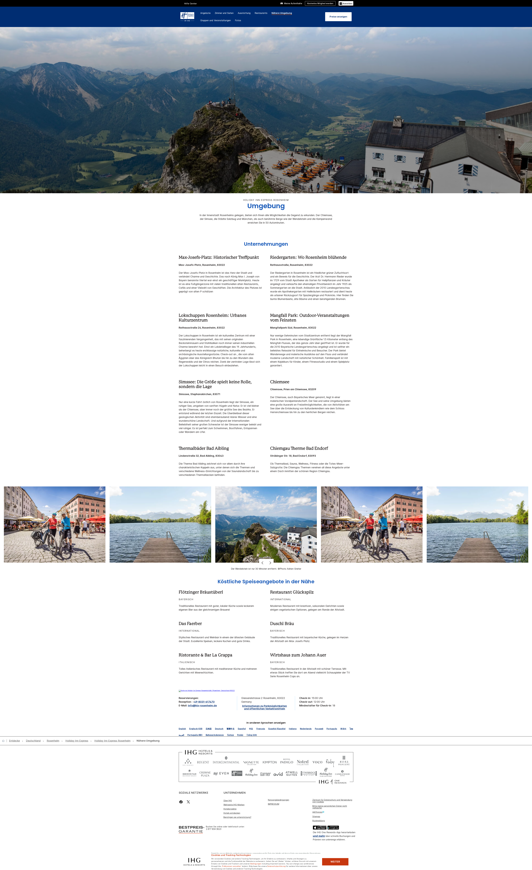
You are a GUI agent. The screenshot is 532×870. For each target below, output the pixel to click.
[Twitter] (188, 802)
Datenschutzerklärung (276, 866)
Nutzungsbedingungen (278, 800)
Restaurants (261, 13)
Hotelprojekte (229, 809)
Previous (262, 563)
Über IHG (227, 800)
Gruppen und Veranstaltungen (215, 20)
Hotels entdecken (231, 813)
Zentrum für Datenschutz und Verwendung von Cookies (332, 801)
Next (270, 563)
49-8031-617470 (204, 701)
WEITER (335, 861)
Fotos (238, 20)
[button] (346, 3)
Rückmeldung (318, 820)
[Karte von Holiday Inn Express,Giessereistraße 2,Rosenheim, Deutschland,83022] (207, 690)
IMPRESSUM (273, 804)
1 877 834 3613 (213, 829)
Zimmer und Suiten (224, 13)
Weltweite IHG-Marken (234, 805)
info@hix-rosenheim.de (202, 705)
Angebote (205, 13)
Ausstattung (244, 13)
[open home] (4, 741)
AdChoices (317, 812)
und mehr (319, 836)
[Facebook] (181, 802)
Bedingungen (255, 863)
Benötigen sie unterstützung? (237, 817)
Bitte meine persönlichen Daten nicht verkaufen (329, 807)
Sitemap (316, 816)
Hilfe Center (190, 3)
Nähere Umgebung (282, 13)
